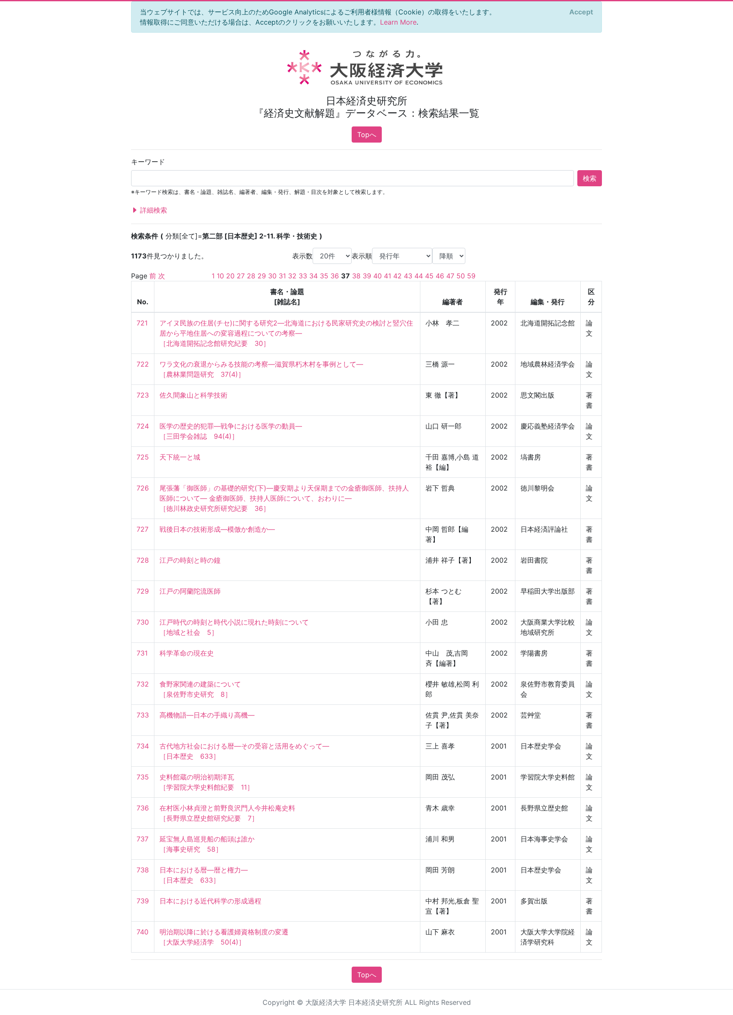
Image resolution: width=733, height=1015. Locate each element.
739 (143, 901)
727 (142, 529)
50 (460, 276)
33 (303, 276)
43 (408, 276)
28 (251, 276)
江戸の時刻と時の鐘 (190, 560)
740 (142, 932)
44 (418, 276)
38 (356, 276)
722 (143, 364)
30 (272, 276)
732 (143, 684)
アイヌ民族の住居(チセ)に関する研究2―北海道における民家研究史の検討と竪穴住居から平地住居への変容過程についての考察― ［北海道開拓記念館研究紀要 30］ (286, 333)
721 (142, 323)
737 (142, 839)
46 (440, 276)
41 (387, 276)
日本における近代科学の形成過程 (210, 901)
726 (143, 488)
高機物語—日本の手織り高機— (207, 715)
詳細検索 (152, 210)
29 (261, 276)
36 (334, 276)
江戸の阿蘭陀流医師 (190, 591)
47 (450, 276)
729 (143, 591)
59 (471, 276)
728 (143, 560)
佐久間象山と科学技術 (193, 395)
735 (143, 777)
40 (377, 276)
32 (292, 276)
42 (397, 276)
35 (324, 276)
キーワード (148, 161)
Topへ (366, 134)
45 (429, 276)
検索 (589, 178)
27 (241, 276)
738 (143, 870)
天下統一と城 (179, 457)
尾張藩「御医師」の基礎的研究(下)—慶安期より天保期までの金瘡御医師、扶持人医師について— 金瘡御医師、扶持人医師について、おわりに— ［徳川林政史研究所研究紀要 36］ (284, 498)
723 (143, 395)
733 (143, 715)
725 (143, 457)
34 (313, 276)
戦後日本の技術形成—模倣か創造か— (217, 529)
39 (367, 276)
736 (143, 808)
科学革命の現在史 (186, 653)
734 (143, 746)
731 (142, 653)
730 (143, 622)
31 (282, 276)
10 (220, 276)
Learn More (398, 22)
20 (230, 276)
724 (143, 426)
